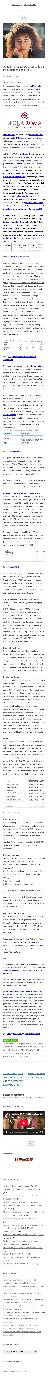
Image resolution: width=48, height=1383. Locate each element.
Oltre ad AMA (9, 135)
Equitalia (31, 942)
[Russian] (24, 1160)
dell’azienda (35, 86)
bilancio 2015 (37, 366)
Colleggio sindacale (14, 1034)
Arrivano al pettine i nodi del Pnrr (15, 1283)
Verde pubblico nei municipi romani (16, 1186)
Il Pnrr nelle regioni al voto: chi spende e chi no (21, 1319)
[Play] (6, 1132)
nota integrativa (34, 405)
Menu (24, 17)
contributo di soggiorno (29, 154)
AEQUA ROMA (17, 1053)
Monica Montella (24, 5)
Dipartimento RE (21, 144)
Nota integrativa (14, 451)
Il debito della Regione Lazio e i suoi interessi (20, 1219)
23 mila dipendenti (21, 196)
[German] (20, 1160)
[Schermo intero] (41, 1132)
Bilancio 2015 (13, 567)
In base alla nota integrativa (16, 493)
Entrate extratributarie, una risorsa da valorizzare (22, 1332)
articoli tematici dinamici (25, 1047)
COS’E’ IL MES (9, 1231)
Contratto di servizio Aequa (18, 257)
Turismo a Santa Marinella (13, 1280)
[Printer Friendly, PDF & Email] (10, 1040)
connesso (18, 1097)
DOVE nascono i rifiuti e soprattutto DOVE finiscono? (24, 1286)
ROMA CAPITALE (32, 1050)
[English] (31, 1160)
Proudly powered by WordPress (14, 1372)
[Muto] (37, 1132)
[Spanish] (27, 1160)
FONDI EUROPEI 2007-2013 (14, 1254)
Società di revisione (32, 1034)
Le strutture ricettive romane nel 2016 (17, 1264)
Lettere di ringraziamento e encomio (17, 1202)
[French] (16, 1160)
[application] (24, 1123)
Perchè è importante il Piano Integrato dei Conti (21, 1189)
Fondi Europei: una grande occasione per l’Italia (21, 1257)
